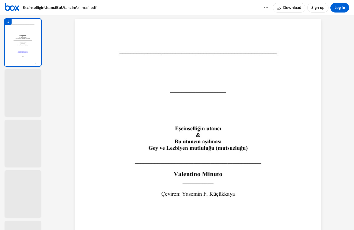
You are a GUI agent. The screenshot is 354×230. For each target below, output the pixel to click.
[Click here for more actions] (266, 8)
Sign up (317, 8)
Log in (339, 8)
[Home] (12, 7)
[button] (23, 42)
